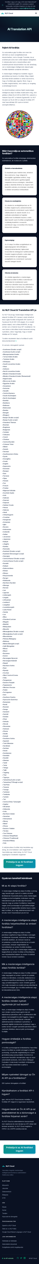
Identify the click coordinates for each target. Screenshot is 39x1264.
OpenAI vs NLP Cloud (9, 1225)
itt (16, 341)
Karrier (4, 1210)
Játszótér (5, 1188)
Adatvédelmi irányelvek (9, 1244)
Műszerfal (5, 1185)
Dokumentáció (6, 1192)
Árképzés (5, 1195)
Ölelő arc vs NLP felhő (9, 1229)
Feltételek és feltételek (9, 1241)
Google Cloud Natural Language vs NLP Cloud (16, 1232)
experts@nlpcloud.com (27, 8)
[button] (36, 13)
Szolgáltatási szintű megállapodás (12, 1247)
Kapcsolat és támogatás (9, 1216)
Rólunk (4, 1207)
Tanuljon (4, 1213)
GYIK (4, 1198)
